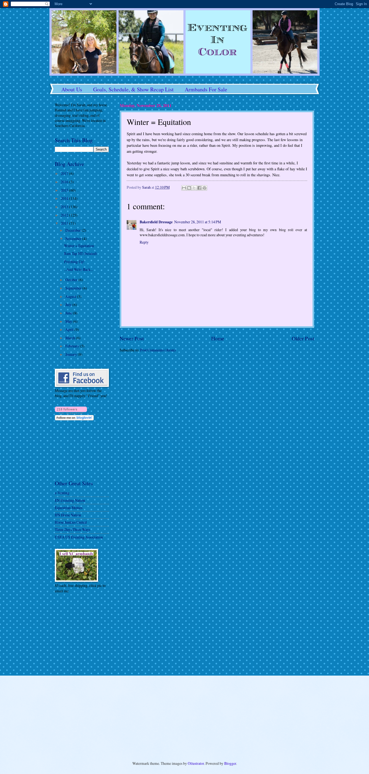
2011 (65, 223)
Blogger (230, 763)
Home (217, 338)
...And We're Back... (78, 269)
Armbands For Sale (206, 89)
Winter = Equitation (79, 245)
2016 (65, 181)
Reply (144, 242)
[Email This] (184, 188)
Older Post (303, 338)
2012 (65, 215)
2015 (65, 190)
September (73, 288)
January (71, 354)
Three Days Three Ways (72, 529)
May (69, 321)
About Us (71, 89)
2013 (65, 206)
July (68, 304)
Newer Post (132, 338)
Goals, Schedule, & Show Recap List (133, 89)
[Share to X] (194, 188)
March (70, 337)
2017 (65, 173)
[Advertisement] (71, 634)
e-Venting (62, 492)
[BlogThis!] (189, 188)
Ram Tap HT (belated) (80, 253)
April (69, 329)
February (72, 345)
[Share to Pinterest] (204, 188)
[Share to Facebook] (199, 188)
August (71, 296)
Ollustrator (196, 763)
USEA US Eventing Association (79, 537)
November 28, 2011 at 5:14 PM (197, 221)
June (69, 312)
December (73, 230)
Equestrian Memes (68, 507)
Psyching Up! (74, 261)
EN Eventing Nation (70, 500)
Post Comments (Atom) (158, 350)
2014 (65, 198)
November (73, 238)
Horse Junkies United (71, 522)
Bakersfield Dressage (156, 222)
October (71, 279)
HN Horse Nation (68, 514)
